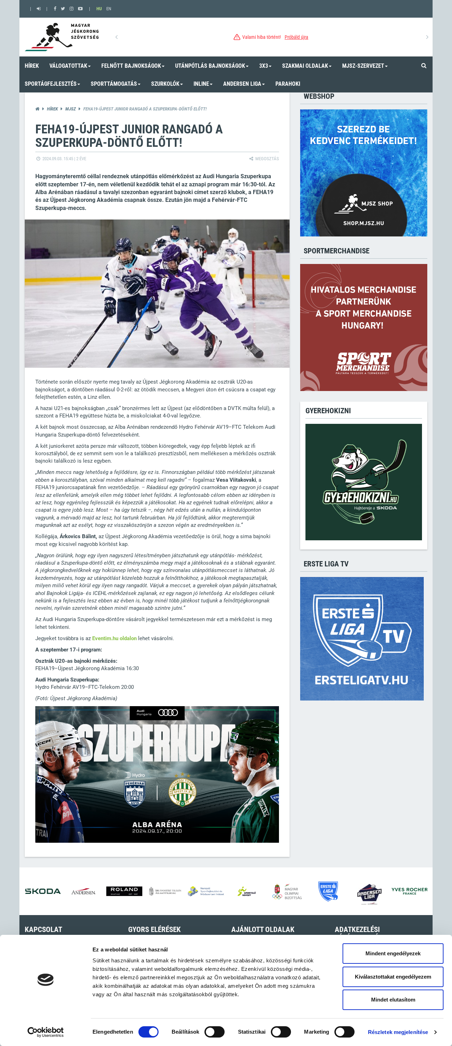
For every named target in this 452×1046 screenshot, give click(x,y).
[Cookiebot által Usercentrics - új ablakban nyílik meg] (46, 1032)
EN (108, 8)
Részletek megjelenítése (398, 1032)
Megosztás (266, 158)
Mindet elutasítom (393, 1000)
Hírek (52, 109)
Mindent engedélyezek (393, 953)
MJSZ (70, 109)
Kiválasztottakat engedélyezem (393, 977)
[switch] (214, 1032)
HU (99, 8)
